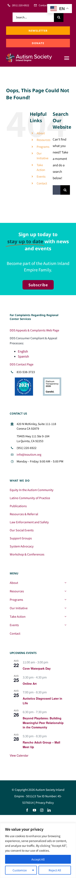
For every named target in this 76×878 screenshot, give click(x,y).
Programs (43, 147)
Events (41, 176)
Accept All (38, 859)
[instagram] (41, 810)
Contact (42, 183)
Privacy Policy (45, 802)
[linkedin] (49, 810)
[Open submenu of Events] (65, 625)
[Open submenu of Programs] (65, 599)
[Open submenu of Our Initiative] (65, 608)
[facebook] (27, 810)
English (23, 351)
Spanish (23, 356)
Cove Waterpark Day (37, 668)
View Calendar (19, 755)
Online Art (30, 684)
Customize (20, 870)
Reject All (55, 870)
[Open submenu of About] (65, 582)
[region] (38, 850)
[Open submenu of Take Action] (65, 616)
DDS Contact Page (21, 364)
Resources (43, 140)
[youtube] (34, 810)
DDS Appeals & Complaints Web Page (34, 330)
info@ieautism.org (29, 454)
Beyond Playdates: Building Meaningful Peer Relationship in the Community (43, 722)
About (41, 133)
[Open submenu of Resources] (65, 591)
